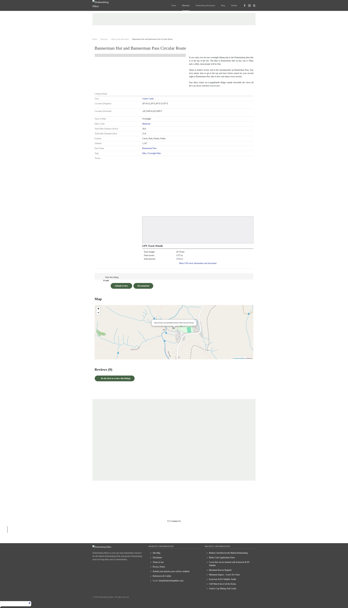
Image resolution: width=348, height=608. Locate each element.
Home (173, 5)
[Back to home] (101, 5)
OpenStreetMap (239, 358)
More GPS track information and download (197, 263)
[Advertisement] (174, 19)
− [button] (98, 312)
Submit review (121, 286)
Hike (144, 153)
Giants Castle (148, 98)
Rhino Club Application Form (222, 557)
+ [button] (98, 308)
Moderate (146, 124)
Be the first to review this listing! (115, 378)
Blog (223, 5)
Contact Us (176, 521)
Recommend (143, 286)
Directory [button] (185, 5)
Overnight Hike (154, 153)
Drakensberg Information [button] (205, 5)
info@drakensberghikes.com (171, 580)
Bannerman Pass (149, 148)
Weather (234, 5)
